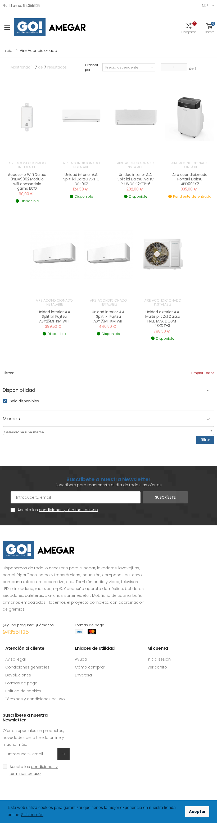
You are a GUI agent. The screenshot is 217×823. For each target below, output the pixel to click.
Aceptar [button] (197, 811)
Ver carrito (157, 667)
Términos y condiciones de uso (35, 699)
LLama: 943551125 (25, 5)
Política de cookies (23, 691)
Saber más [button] (32, 815)
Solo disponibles (24, 401)
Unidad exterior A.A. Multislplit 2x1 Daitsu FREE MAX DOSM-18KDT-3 (162, 319)
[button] (189, 28)
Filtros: (8, 373)
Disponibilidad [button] (19, 390)
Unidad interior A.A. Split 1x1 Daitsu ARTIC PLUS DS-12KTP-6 (135, 179)
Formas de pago (21, 683)
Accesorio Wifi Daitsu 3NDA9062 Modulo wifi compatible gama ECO (27, 181)
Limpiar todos (202, 373)
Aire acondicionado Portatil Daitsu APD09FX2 (189, 179)
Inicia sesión (159, 659)
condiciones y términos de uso (68, 509)
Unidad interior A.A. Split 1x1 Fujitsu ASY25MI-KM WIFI (54, 316)
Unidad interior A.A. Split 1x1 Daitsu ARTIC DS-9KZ (81, 179)
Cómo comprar (90, 667)
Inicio (7, 50)
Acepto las (57, 509)
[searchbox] (109, 431)
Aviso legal (15, 659)
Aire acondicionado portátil (190, 165)
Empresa (83, 675)
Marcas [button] (11, 419)
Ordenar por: (91, 67)
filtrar (205, 439)
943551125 (16, 632)
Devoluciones (18, 675)
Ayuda (81, 659)
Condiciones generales (27, 667)
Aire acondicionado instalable (27, 165)
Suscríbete (165, 497)
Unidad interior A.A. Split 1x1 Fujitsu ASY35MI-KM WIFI (108, 316)
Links (204, 5)
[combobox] (108, 430)
